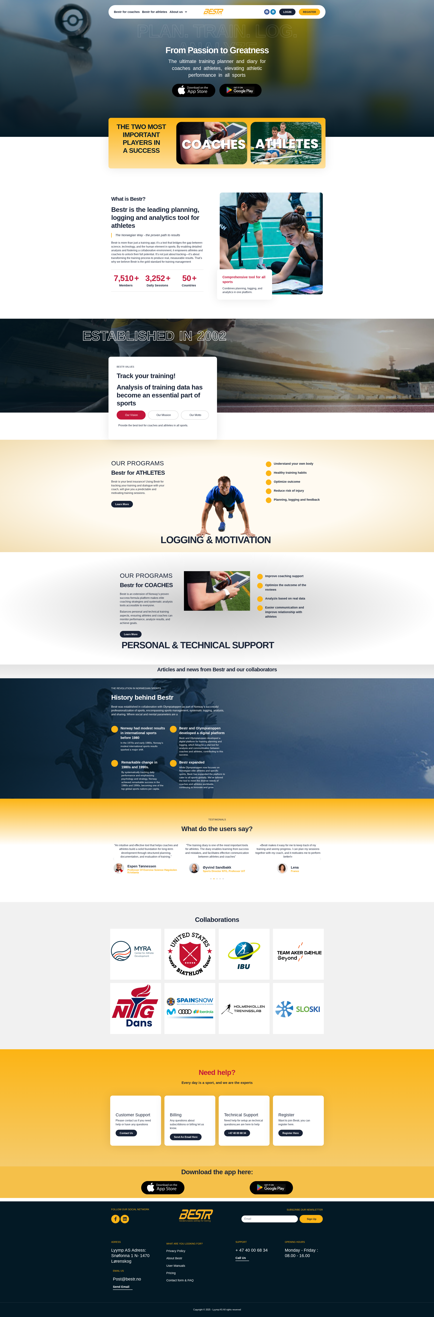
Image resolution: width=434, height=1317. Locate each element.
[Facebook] (267, 12)
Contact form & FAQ (180, 1280)
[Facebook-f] (115, 1219)
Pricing (171, 1273)
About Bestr (174, 1258)
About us (176, 12)
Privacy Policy (175, 1251)
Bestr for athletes (154, 12)
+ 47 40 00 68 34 (251, 1250)
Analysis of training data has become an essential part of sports (160, 395)
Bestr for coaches (127, 12)
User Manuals (175, 1265)
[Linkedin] (273, 12)
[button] (113, 859)
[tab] (131, 415)
